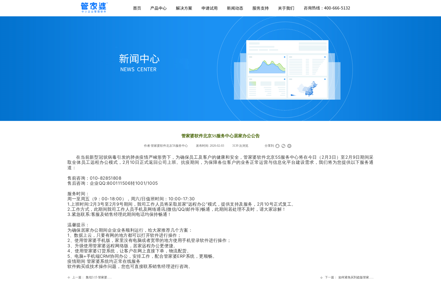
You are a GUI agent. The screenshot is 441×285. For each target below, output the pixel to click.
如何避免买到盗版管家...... (349, 277)
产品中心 (158, 8)
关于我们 (286, 8)
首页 (137, 8)
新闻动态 (235, 8)
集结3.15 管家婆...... (92, 277)
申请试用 (209, 8)
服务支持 (260, 8)
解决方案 (184, 8)
